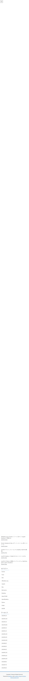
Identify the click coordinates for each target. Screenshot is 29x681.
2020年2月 (4, 628)
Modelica (4, 593)
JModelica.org (5, 580)
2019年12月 (4, 634)
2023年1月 (4, 615)
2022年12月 (4, 618)
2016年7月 (4, 664)
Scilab (3, 605)
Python (3, 602)
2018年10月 (4, 658)
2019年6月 (4, 643)
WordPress (10, 676)
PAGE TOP (26, 659)
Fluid (3, 574)
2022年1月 (4, 621)
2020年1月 (4, 631)
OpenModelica (5, 599)
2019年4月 (4, 649)
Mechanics (4, 590)
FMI (2, 577)
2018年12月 (4, 652)
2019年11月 (4, 637)
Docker (3, 571)
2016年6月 (4, 667)
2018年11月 (4, 655)
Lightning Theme (18, 676)
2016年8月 (4, 661)
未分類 (3, 608)
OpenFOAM (4, 596)
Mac (3, 587)
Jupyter (3, 583)
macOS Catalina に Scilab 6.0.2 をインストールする (13, 556)
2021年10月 (4, 624)
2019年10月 (4, 640)
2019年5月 (4, 646)
